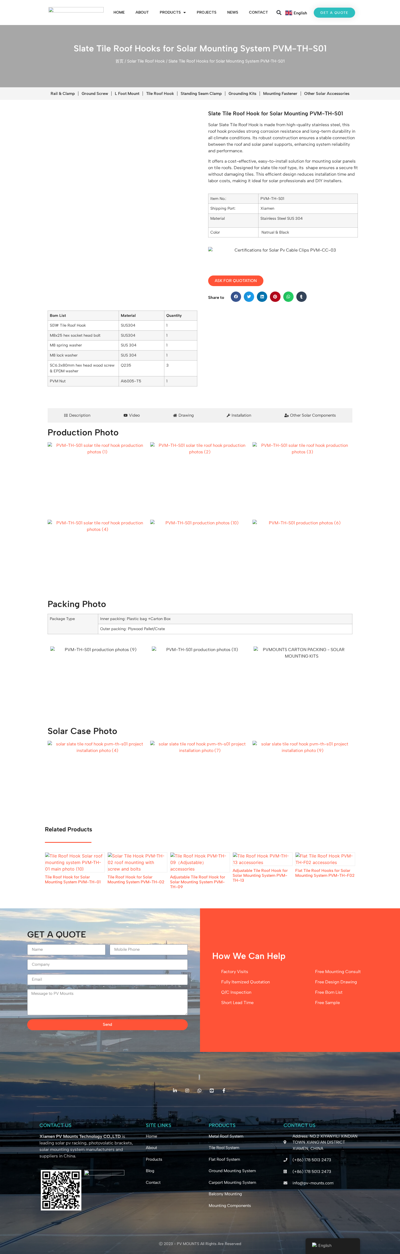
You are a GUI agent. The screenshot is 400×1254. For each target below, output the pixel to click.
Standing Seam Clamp (201, 93)
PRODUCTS (170, 12)
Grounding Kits (242, 93)
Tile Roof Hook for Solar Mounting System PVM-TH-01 (73, 879)
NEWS (232, 12)
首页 (119, 61)
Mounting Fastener (280, 93)
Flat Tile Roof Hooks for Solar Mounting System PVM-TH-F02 (325, 873)
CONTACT (258, 12)
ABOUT (142, 12)
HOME (119, 12)
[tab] (77, 415)
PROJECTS (206, 12)
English (300, 13)
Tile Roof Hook (160, 93)
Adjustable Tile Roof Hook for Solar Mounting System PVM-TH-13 (260, 875)
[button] (279, 12)
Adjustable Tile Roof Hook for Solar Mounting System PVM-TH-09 (197, 882)
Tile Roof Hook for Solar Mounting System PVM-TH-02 (135, 879)
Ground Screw (95, 93)
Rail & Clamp (63, 93)
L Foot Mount (127, 93)
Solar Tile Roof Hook (146, 61)
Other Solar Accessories (326, 93)
